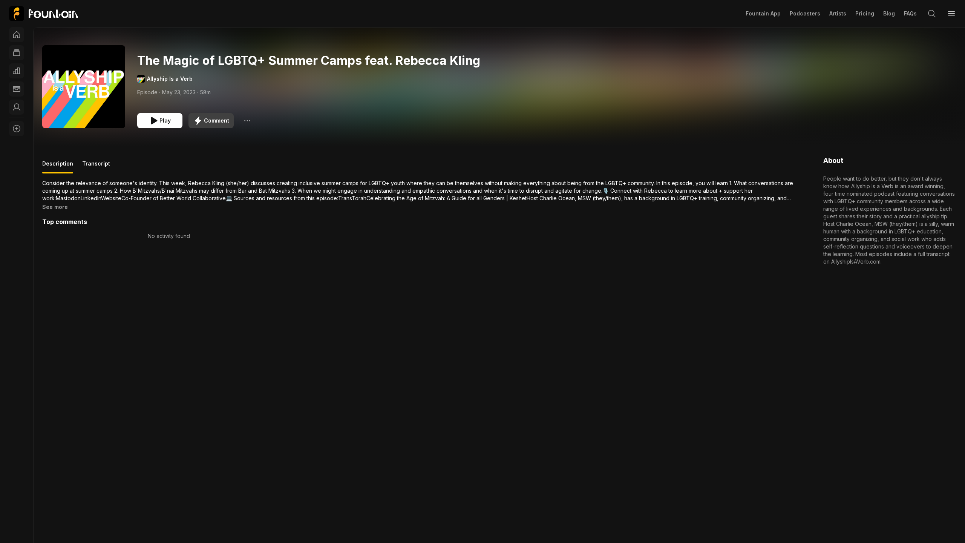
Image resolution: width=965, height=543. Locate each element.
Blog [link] (889, 13)
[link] (43, 13)
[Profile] (16, 107)
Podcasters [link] (805, 13)
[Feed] (16, 52)
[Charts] (16, 70)
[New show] (16, 128)
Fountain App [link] (763, 13)
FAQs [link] (910, 13)
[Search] (932, 14)
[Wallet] (16, 89)
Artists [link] (837, 13)
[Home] (16, 34)
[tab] (57, 166)
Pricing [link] (864, 13)
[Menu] (951, 13)
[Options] (247, 120)
